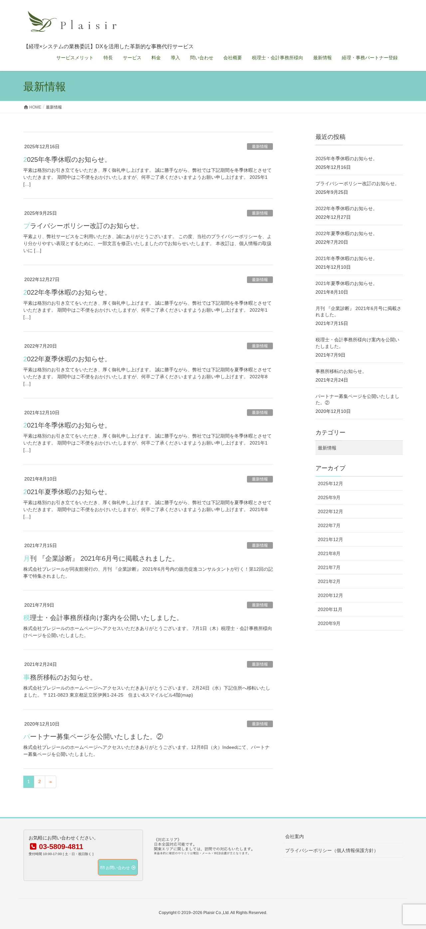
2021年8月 (329, 553)
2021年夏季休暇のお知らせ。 (67, 491)
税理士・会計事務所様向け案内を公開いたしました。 (103, 617)
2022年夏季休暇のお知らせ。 (67, 359)
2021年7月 (329, 567)
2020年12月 (330, 595)
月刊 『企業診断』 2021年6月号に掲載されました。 (101, 558)
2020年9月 (329, 623)
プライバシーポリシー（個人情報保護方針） (331, 850)
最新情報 (260, 146)
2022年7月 (329, 525)
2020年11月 (330, 609)
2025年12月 (330, 483)
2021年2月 (329, 581)
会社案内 (294, 836)
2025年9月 (329, 497)
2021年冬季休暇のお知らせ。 (67, 425)
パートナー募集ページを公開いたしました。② (93, 736)
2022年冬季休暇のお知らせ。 (67, 292)
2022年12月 (330, 511)
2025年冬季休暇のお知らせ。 (67, 159)
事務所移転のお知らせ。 (60, 677)
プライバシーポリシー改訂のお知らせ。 (83, 225)
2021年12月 (330, 539)
